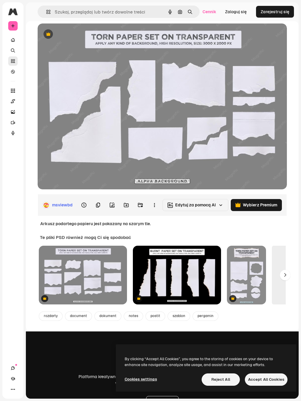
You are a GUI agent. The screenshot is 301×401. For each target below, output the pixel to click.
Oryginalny (78, 34)
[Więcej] (13, 389)
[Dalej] (285, 275)
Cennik (209, 11)
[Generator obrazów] (13, 112)
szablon (179, 316)
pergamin (205, 316)
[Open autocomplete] (46, 12)
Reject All (220, 379)
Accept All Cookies (266, 379)
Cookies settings (141, 379)
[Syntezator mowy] (13, 133)
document (78, 316)
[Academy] (13, 378)
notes (133, 316)
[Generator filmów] (13, 122)
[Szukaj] (13, 50)
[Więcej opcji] (154, 205)
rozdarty (51, 316)
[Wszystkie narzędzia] (13, 90)
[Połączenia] (13, 368)
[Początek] (13, 40)
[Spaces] (13, 101)
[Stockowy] (13, 61)
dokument (107, 316)
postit (155, 316)
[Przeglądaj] (13, 71)
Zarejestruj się (275, 11)
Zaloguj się (236, 11)
